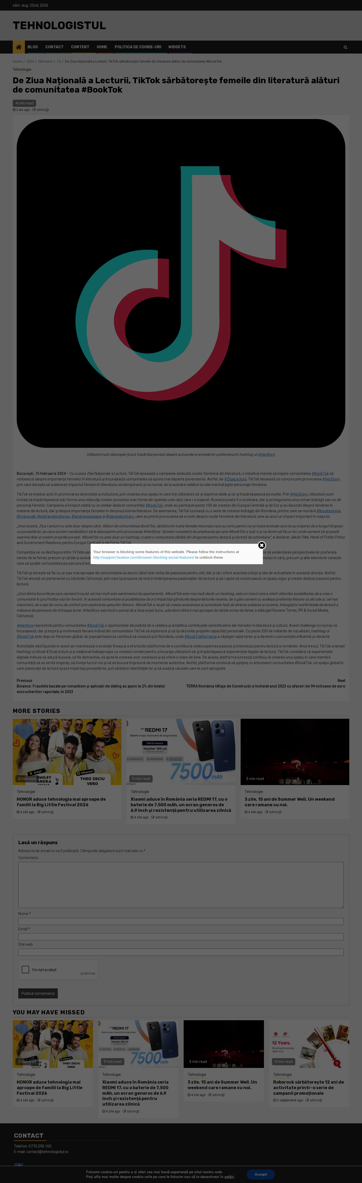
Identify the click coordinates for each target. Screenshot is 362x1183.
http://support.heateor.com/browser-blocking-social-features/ (143, 557)
